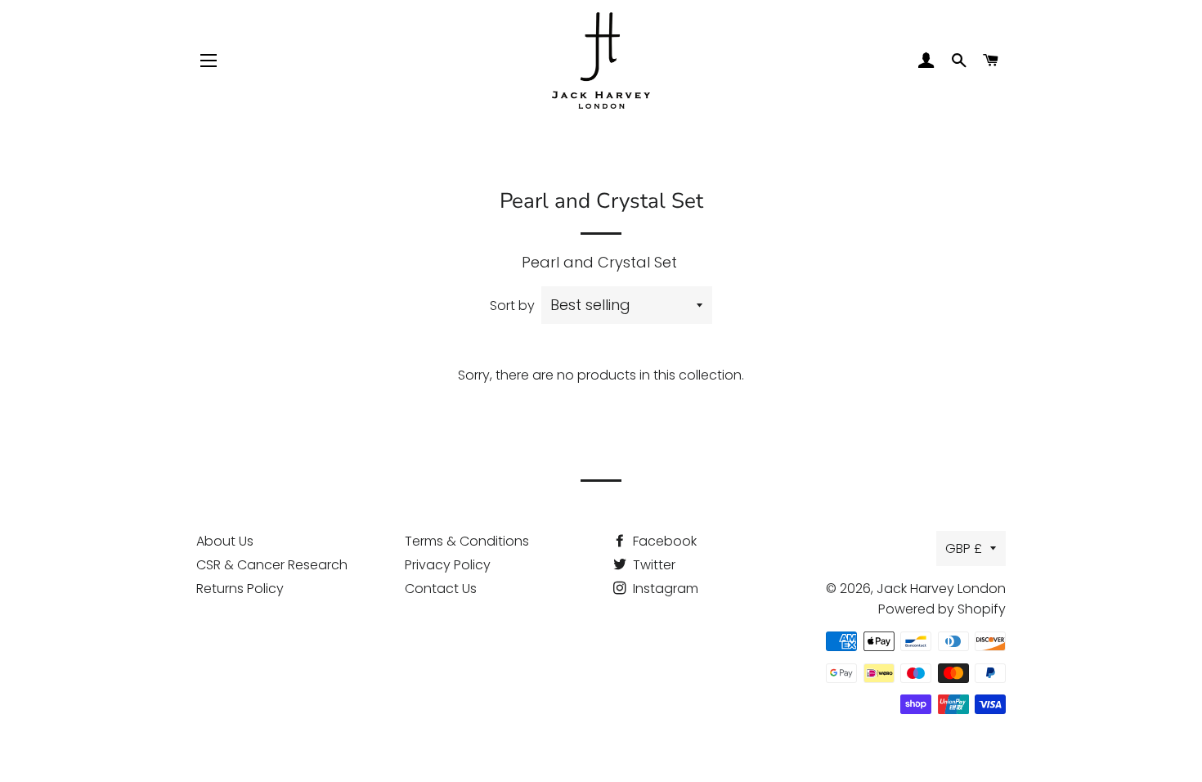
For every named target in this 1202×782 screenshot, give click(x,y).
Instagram (664, 588)
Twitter (652, 564)
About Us (224, 541)
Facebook (663, 541)
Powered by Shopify (942, 609)
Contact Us (441, 588)
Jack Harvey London (941, 588)
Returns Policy (240, 588)
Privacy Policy (448, 564)
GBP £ (963, 548)
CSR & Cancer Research (272, 564)
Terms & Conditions (467, 541)
